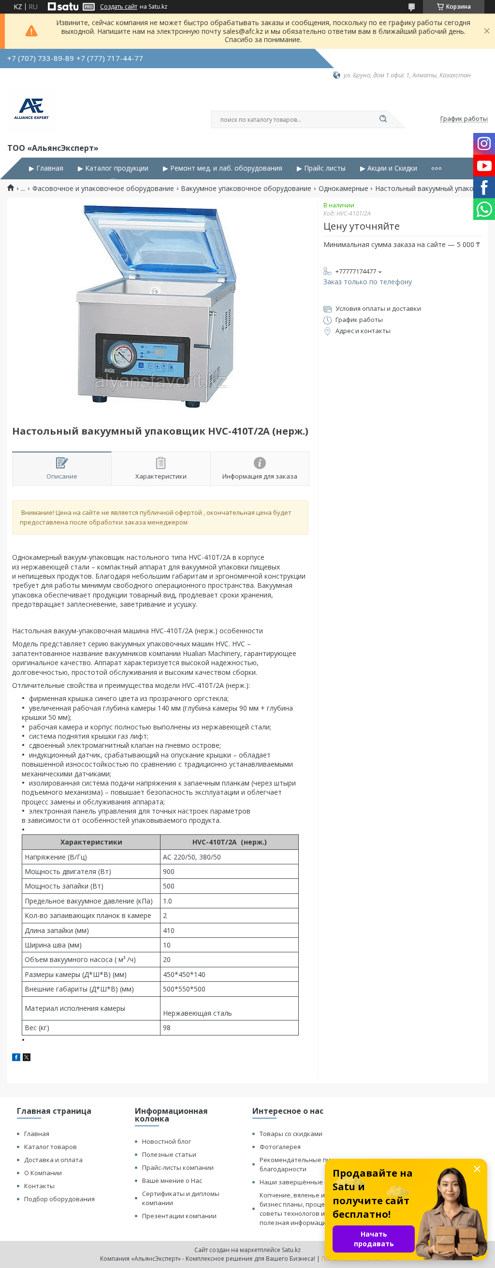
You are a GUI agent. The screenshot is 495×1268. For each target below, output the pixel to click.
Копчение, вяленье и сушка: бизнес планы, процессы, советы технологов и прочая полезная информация (304, 1209)
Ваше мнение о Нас (172, 1180)
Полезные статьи (169, 1154)
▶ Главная (46, 168)
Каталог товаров (50, 1146)
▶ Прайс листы (321, 168)
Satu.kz (291, 1250)
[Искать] (383, 119)
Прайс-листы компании (178, 1167)
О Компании (43, 1172)
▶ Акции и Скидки (388, 168)
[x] (26, 1058)
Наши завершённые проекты (305, 1182)
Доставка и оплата (53, 1159)
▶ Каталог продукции (113, 168)
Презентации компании (179, 1215)
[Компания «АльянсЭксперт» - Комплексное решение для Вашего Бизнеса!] (31, 110)
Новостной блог (166, 1141)
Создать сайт (118, 6)
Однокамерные (343, 188)
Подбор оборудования (59, 1199)
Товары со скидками (291, 1133)
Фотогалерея (280, 1146)
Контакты (39, 1185)
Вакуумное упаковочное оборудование (246, 188)
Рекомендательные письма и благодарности (305, 1164)
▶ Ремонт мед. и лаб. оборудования (222, 168)
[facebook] (16, 1058)
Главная (36, 1133)
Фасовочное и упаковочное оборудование (103, 188)
